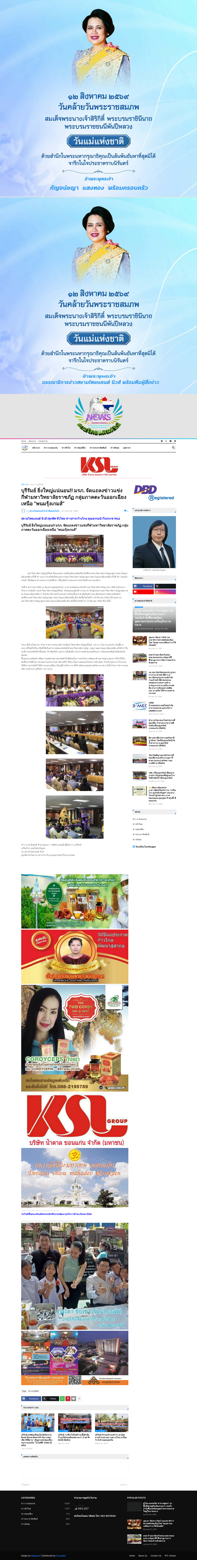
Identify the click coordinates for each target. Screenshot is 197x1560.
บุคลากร (127, 447)
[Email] (73, 1398)
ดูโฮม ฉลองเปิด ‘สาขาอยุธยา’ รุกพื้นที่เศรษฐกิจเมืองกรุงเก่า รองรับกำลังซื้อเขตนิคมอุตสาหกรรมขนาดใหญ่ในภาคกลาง (158, 1507)
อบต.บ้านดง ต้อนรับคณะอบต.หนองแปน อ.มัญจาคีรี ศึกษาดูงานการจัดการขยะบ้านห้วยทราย (162, 658)
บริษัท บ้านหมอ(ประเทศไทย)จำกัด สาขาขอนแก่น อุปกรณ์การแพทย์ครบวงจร (161, 706)
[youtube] (171, 441)
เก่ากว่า (123, 1484)
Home (23, 441)
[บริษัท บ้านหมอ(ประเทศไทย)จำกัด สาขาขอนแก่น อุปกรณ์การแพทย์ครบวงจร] (140, 706)
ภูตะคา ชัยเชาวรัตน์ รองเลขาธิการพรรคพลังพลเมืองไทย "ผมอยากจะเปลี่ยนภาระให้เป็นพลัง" (162, 641)
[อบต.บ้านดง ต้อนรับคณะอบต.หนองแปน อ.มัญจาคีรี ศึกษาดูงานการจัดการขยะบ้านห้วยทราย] (140, 658)
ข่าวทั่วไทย (137, 824)
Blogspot (35, 1555)
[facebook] (162, 441)
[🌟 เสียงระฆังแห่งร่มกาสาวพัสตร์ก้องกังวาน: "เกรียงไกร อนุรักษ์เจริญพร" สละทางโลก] (140, 791)
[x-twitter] (166, 441)
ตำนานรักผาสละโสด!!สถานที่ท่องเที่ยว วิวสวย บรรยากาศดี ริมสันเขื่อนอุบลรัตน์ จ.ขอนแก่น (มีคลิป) (162, 724)
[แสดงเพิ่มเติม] (79, 1398)
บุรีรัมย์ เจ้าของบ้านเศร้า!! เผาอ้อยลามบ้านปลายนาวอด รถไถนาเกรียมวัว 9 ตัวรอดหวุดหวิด (111, 1437)
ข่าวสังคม (114, 447)
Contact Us (43, 441)
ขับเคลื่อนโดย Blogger (146, 846)
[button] (173, 447)
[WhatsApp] (62, 1398)
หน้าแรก (36, 447)
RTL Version (170, 1555)
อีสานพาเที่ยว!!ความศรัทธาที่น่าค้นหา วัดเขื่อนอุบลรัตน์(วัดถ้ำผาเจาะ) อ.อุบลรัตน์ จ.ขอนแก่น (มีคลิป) (162, 741)
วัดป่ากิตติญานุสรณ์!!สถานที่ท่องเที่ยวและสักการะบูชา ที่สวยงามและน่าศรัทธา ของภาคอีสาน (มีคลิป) (161, 759)
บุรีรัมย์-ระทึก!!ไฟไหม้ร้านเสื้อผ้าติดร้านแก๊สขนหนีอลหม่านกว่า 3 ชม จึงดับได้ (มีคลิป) (74, 1437)
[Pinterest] (67, 1398)
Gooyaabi (61, 1555)
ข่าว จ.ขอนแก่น (51, 447)
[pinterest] (175, 441)
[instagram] (165, 591)
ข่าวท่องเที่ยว (80, 447)
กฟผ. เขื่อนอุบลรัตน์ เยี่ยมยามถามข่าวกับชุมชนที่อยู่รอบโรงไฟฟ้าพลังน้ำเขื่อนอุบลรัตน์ (162, 775)
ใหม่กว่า (26, 1484)
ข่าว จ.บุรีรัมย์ (37, 484)
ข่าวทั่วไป (66, 447)
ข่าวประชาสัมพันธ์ (98, 447)
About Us (32, 441)
